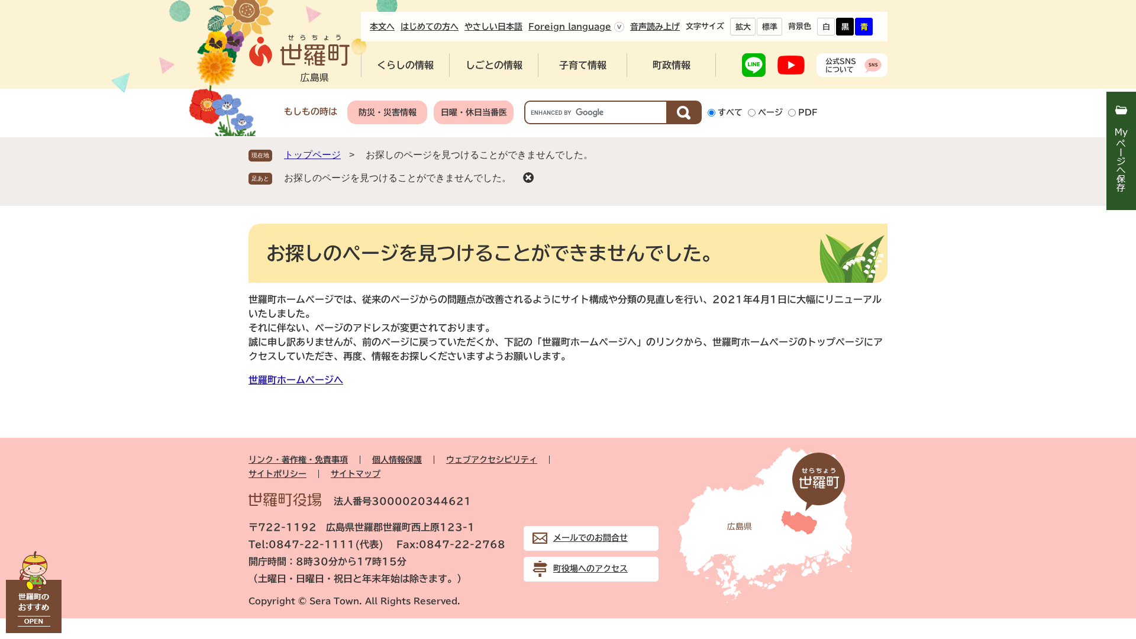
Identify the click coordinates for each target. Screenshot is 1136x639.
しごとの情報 (494, 65)
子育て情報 (582, 65)
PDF (808, 112)
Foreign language (569, 26)
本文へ (382, 26)
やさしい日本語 (493, 26)
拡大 (743, 27)
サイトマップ (355, 474)
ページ (770, 112)
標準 (769, 27)
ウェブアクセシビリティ (491, 460)
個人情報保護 (397, 460)
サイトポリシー (277, 474)
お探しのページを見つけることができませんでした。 (397, 178)
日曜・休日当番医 (474, 112)
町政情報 (671, 65)
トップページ (312, 155)
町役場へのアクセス (590, 568)
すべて (730, 112)
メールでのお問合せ (590, 538)
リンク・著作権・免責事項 (298, 460)
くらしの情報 (405, 65)
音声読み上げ (655, 26)
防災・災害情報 (388, 112)
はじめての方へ (430, 26)
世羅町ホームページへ (295, 380)
